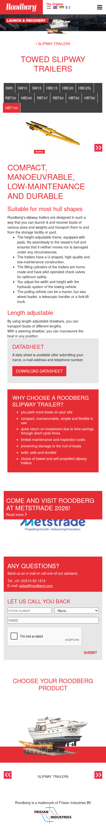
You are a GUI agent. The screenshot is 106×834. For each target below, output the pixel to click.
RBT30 (10, 97)
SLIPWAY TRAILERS (54, 43)
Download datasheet (39, 371)
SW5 (9, 87)
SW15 (36, 87)
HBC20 (67, 87)
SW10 (22, 87)
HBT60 (74, 97)
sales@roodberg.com (36, 585)
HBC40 (26, 97)
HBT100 (11, 107)
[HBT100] (49, 7)
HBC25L (84, 87)
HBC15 (51, 87)
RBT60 (58, 97)
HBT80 (89, 97)
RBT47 (42, 97)
